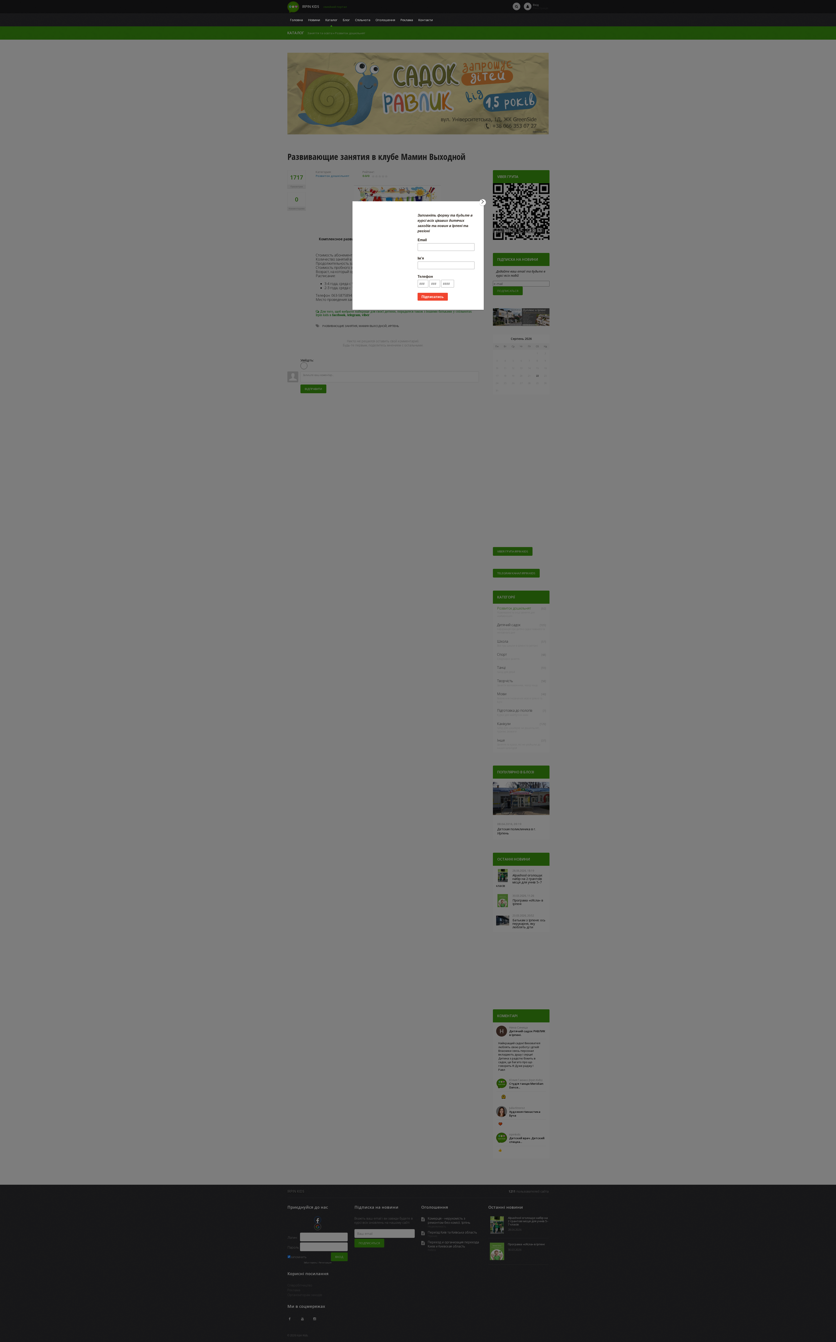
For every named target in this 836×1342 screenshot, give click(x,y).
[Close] (482, 202)
